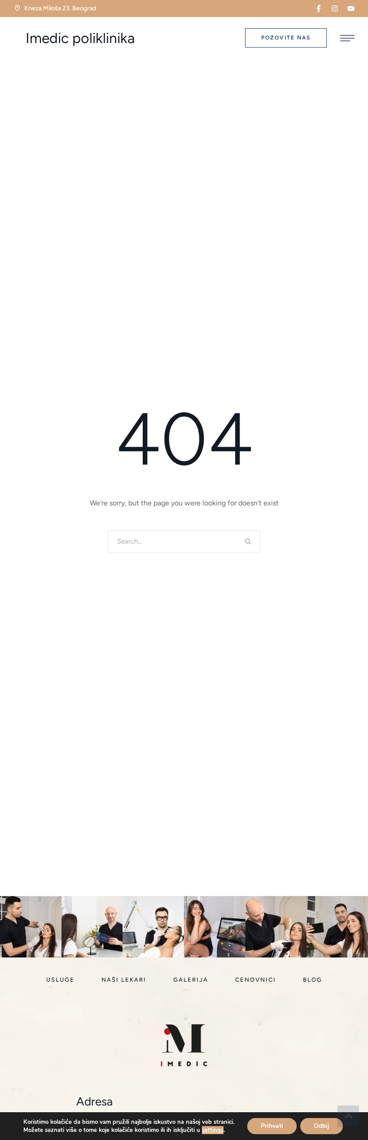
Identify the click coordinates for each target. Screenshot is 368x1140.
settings (212, 1130)
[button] (318, 8)
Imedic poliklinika (80, 38)
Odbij (321, 1126)
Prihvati (272, 1126)
